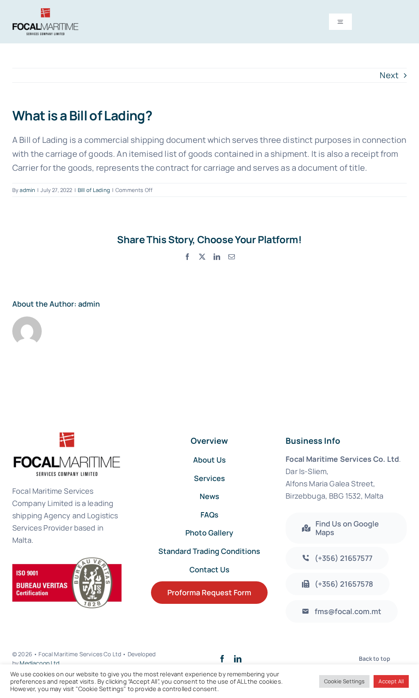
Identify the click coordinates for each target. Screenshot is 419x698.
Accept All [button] (391, 681)
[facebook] (222, 658)
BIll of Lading (94, 190)
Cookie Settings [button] (344, 681)
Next (389, 75)
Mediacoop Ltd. (40, 663)
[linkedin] (237, 658)
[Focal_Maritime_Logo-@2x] (45, 12)
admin (27, 190)
